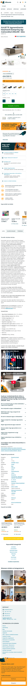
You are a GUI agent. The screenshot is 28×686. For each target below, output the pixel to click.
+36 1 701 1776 (7, 611)
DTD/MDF (13, 462)
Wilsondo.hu (7, 613)
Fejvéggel (13, 483)
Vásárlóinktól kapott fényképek (9, 643)
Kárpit (17, 462)
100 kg (12, 473)
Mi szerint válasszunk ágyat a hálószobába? (11, 416)
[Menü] (25, 2)
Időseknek (20, 476)
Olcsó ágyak (13, 557)
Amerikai (13, 477)
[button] (5, 60)
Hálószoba (13, 553)
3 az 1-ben (13, 491)
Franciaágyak (14, 476)
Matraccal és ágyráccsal (16, 490)
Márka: (4, 36)
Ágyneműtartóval (15, 471)
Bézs (12, 466)
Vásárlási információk (7, 631)
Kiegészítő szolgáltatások (8, 638)
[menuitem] (3, 9)
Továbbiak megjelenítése (13, 561)
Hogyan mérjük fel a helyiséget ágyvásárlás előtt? (12, 420)
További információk (5, 675)
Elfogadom (13, 683)
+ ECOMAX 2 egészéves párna (13, 118)
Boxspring (13, 474)
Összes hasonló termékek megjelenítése (13, 538)
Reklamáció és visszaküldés (9, 639)
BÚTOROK (13, 546)
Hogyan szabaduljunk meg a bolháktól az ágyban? (11, 438)
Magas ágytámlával (20, 483)
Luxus (12, 469)
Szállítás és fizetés (6, 636)
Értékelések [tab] (20, 231)
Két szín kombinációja (16, 502)
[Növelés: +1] (13, 101)
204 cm (12, 486)
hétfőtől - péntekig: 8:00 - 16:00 (9, 618)
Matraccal (13, 497)
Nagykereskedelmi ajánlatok (9, 648)
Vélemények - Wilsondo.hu (8, 645)
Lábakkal (13, 493)
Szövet (12, 464)
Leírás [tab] (3, 231)
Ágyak (13, 555)
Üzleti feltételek (6, 641)
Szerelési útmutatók (7, 650)
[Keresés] (17, 2)
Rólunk (4, 625)
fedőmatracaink (9, 308)
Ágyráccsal (13, 481)
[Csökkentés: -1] (4, 101)
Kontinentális (19, 477)
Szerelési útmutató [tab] (11, 231)
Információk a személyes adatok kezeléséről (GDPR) (12, 653)
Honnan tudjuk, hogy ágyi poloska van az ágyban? (11, 428)
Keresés (24, 6)
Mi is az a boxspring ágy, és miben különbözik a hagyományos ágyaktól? (12, 404)
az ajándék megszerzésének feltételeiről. (14, 22)
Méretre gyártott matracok (8, 646)
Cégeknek (5, 632)
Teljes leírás (5, 139)
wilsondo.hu (7, 615)
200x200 (13, 467)
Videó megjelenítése (21, 36)
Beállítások (13, 678)
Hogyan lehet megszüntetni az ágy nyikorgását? (9, 433)
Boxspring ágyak (15, 457)
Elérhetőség (5, 627)
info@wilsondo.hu (8, 609)
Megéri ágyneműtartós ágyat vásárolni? (11, 424)
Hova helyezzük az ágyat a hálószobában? (11, 408)
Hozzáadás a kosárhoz (13, 106)
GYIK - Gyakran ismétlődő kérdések (10, 634)
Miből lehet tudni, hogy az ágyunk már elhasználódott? (10, 412)
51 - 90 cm (13, 479)
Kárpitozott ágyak (13, 550)
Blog (4, 629)
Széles (16, 486)
